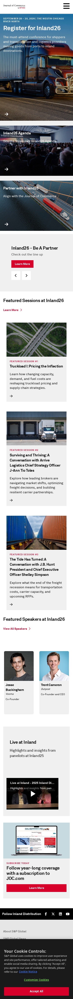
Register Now (24, 257)
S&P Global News (14, 938)
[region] (36, 969)
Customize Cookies (36, 980)
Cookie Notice (28, 972)
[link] (36, 309)
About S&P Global (14, 931)
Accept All (36, 991)
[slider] (36, 263)
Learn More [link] (36, 888)
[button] (15, 275)
